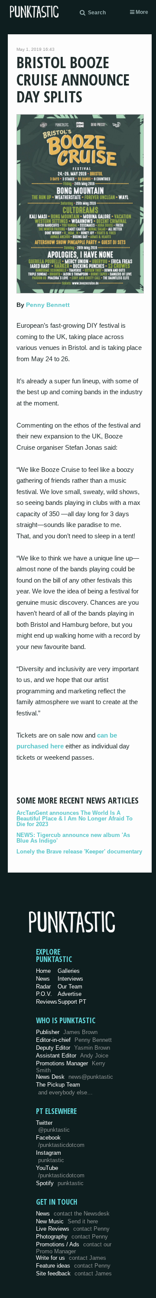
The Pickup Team (58, 1084)
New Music (67, 1221)
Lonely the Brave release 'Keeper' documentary (79, 851)
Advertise (69, 994)
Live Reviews (73, 1229)
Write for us (71, 1258)
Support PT (72, 1001)
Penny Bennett (48, 304)
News (43, 978)
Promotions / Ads (73, 1248)
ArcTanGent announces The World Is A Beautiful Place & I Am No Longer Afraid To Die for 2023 (74, 818)
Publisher (67, 1032)
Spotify (60, 1183)
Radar (43, 986)
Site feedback (74, 1273)
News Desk (74, 1077)
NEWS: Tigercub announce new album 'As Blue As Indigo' (73, 838)
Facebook (60, 1141)
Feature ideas (73, 1265)
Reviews (46, 1001)
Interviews (70, 978)
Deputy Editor (73, 1047)
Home (43, 971)
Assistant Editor (72, 1055)
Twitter (53, 1126)
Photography (72, 1236)
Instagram (50, 1156)
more (141, 12)
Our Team (70, 986)
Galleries (69, 971)
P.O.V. (44, 994)
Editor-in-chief (74, 1040)
